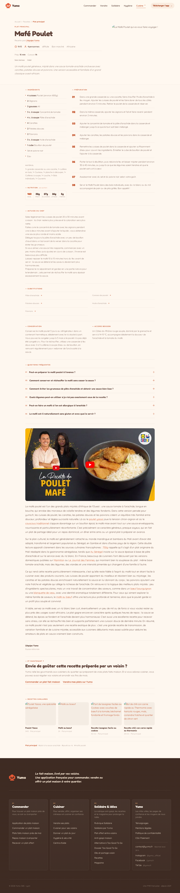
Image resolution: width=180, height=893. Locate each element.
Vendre (103, 5)
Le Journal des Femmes (81, 560)
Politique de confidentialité (148, 833)
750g (105, 547)
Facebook (144, 860)
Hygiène (128, 5)
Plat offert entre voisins (105, 833)
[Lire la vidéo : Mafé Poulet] (90, 464)
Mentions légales (143, 828)
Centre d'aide (59, 843)
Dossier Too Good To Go (105, 848)
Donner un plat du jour (64, 833)
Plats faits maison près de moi (26, 833)
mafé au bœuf (64, 596)
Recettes (26, 22)
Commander (90, 5)
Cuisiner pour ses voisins (65, 828)
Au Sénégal (96, 551)
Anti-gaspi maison (103, 838)
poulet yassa (96, 519)
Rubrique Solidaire (103, 823)
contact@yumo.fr (144, 846)
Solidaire (115, 5)
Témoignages (141, 823)
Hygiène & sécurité (62, 838)
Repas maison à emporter (25, 838)
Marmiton (59, 560)
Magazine (99, 862)
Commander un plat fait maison (42, 681)
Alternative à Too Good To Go (108, 843)
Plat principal (39, 22)
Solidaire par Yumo (103, 828)
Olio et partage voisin (104, 853)
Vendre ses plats (61, 823)
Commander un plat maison (26, 828)
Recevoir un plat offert (23, 843)
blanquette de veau (44, 592)
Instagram (147, 855)
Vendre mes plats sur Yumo (78, 681)
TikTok (143, 865)
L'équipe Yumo (33, 40)
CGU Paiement (142, 838)
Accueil (18, 22)
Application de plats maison (25, 823)
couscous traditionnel (37, 523)
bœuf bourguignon (140, 588)
